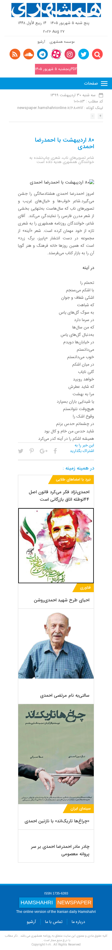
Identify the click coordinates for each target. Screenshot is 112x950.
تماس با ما (53, 922)
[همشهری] (56, 10)
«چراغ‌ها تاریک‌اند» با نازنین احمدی (56, 821)
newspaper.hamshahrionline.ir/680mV (50, 108)
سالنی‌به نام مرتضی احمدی (64, 695)
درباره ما (78, 922)
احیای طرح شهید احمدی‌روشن (61, 600)
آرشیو (41, 42)
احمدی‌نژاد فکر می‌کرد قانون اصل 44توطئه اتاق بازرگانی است (59, 496)
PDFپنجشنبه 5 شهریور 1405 (56, 69)
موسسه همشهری (62, 42)
